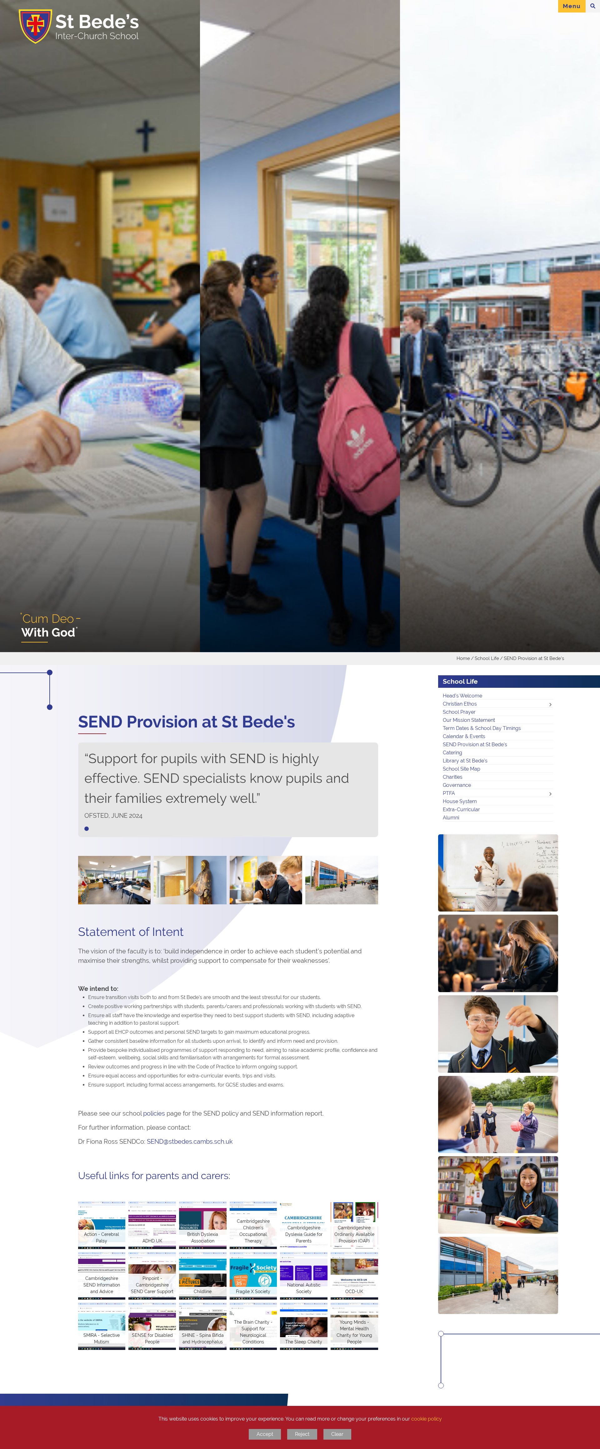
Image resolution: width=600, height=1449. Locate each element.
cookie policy (426, 1419)
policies (154, 1113)
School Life (487, 658)
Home (463, 658)
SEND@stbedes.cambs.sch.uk (190, 1141)
